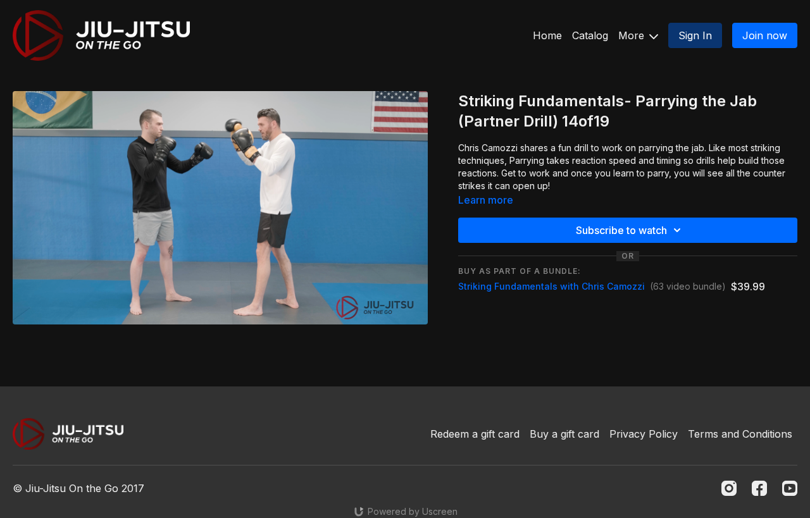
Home (547, 35)
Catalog (590, 35)
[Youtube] (789, 488)
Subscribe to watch (621, 230)
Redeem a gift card (475, 434)
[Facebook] (759, 488)
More (632, 35)
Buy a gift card (564, 434)
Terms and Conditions (740, 434)
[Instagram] (729, 488)
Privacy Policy (643, 434)
